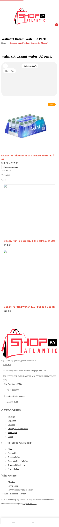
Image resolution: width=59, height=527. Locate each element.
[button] (54, 26)
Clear (3, 179)
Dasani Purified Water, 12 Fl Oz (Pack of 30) (29, 241)
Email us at (7, 364)
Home (3, 43)
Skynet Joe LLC (30, 503)
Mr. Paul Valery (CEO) (13, 384)
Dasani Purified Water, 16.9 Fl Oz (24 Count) (29, 307)
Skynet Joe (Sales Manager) (15, 396)
